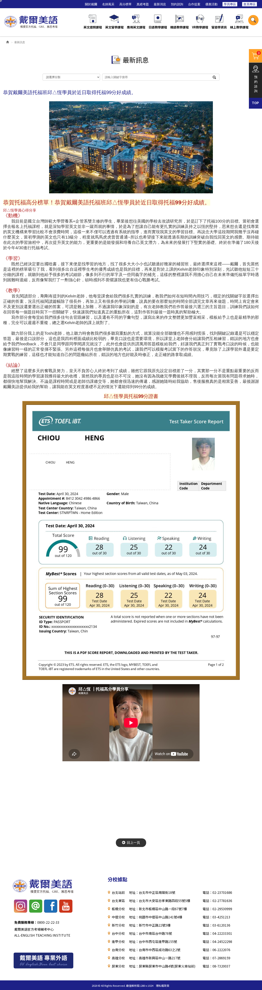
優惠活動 (211, 4)
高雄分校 (118, 957)
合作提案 (194, 4)
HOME (31, 21)
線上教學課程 (239, 27)
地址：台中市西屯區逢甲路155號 (153, 941)
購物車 (254, 55)
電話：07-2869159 (216, 957)
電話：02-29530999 (217, 908)
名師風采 (108, 4)
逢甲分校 (118, 941)
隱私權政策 (162, 986)
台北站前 (118, 892)
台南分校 (118, 949)
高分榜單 (125, 4)
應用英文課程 (136, 27)
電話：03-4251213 (216, 917)
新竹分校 (118, 925)
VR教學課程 (200, 27)
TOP (255, 103)
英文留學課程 (114, 27)
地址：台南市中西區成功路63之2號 (154, 949)
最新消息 (160, 4)
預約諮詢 (177, 4)
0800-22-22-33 (36, 922)
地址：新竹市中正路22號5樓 (150, 925)
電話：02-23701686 (217, 892)
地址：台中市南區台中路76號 (150, 933)
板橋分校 (118, 908)
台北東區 (118, 900)
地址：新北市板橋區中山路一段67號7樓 (158, 908)
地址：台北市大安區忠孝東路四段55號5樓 (159, 900)
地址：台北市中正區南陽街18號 (152, 892)
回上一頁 (133, 842)
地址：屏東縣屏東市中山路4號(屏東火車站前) (162, 966)
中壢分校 (118, 917)
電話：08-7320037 (216, 966)
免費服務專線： (25, 922)
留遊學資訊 (219, 27)
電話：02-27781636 (217, 900)
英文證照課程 (93, 27)
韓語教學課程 (179, 27)
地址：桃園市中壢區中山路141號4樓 (155, 917)
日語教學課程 (158, 27)
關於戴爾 (91, 4)
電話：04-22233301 (217, 933)
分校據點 (117, 879)
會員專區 (249, 4)
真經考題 (143, 4)
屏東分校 (118, 966)
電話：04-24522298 (217, 941)
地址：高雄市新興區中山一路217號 (154, 957)
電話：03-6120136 (216, 925)
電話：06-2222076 (216, 949)
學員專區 (230, 4)
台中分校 (118, 933)
